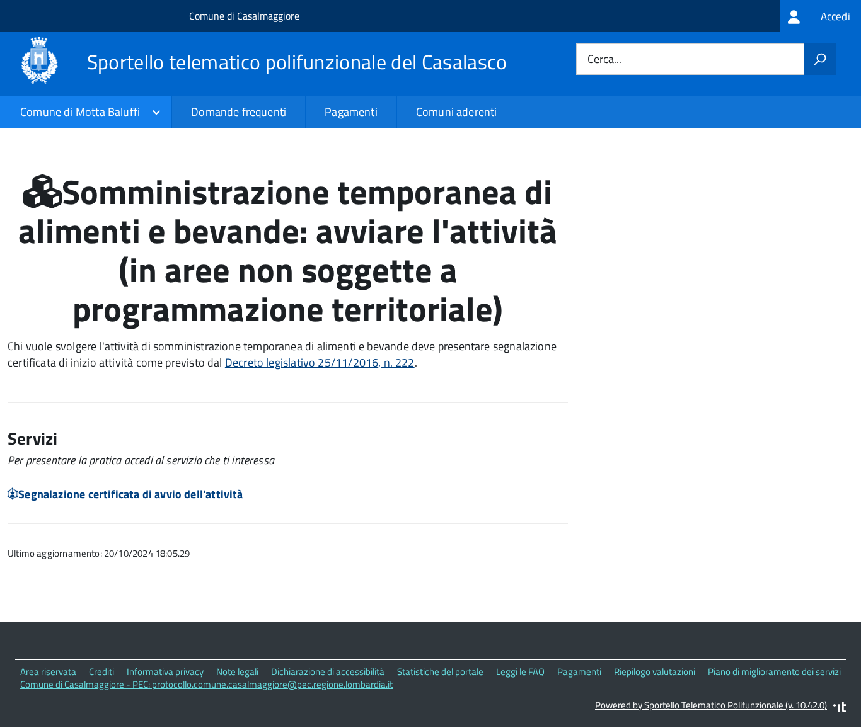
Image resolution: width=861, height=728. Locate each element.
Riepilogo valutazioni (654, 671)
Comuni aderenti (456, 111)
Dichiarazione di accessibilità (327, 671)
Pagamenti (351, 111)
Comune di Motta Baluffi (80, 111)
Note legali (237, 671)
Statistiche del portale (440, 671)
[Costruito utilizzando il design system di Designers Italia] (839, 708)
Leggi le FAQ (520, 671)
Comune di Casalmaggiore (244, 15)
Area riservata (48, 671)
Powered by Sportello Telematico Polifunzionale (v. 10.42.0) (711, 705)
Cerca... (604, 59)
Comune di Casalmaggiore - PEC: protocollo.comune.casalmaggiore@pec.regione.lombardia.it (206, 684)
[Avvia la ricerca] (820, 59)
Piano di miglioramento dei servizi (774, 671)
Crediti (101, 671)
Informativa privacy (165, 671)
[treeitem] (820, 16)
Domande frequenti (238, 111)
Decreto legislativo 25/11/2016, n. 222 (320, 362)
